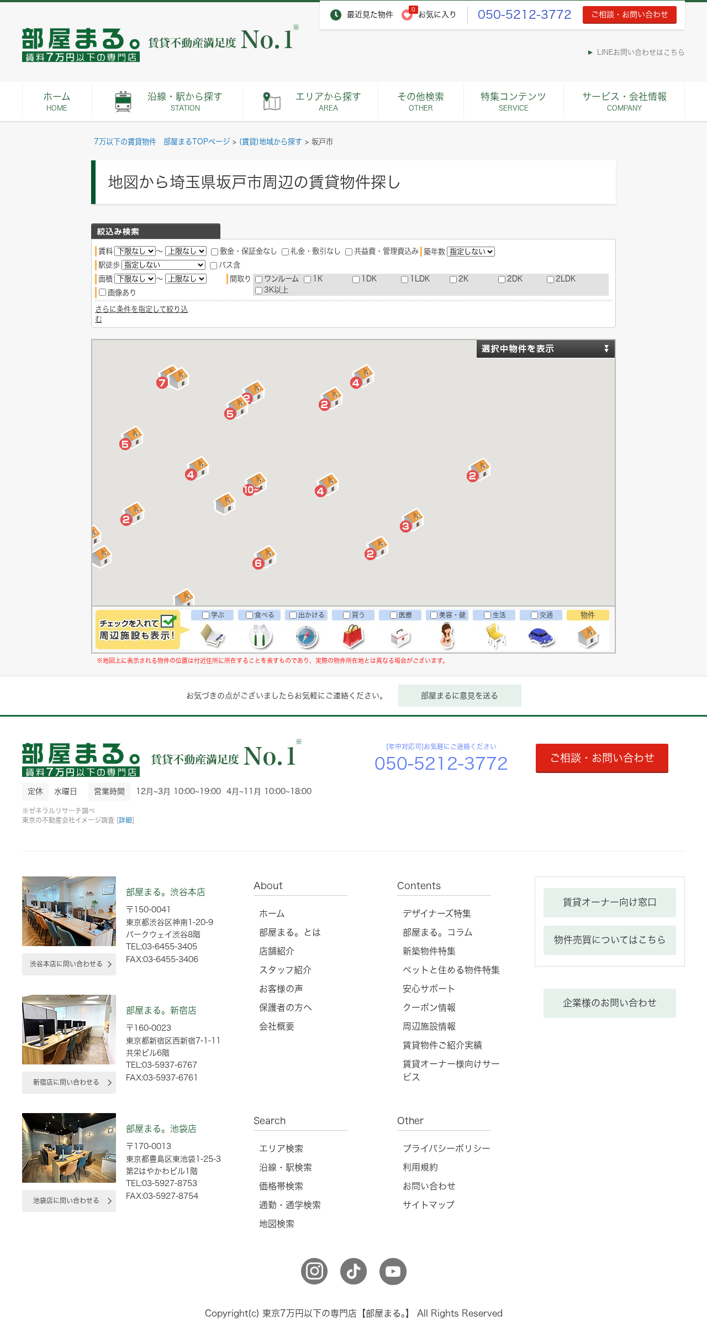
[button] (132, 439)
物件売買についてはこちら (610, 939)
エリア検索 (281, 1148)
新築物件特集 (429, 951)
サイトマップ (429, 1204)
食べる (265, 615)
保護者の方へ (285, 1007)
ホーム (57, 101)
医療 (405, 615)
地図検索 (276, 1223)
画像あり (122, 292)
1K (318, 279)
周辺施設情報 (429, 1026)
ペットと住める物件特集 (451, 969)
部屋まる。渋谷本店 (165, 891)
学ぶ (217, 615)
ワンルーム (281, 279)
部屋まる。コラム (438, 932)
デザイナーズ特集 (437, 913)
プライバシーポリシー (446, 1148)
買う (358, 615)
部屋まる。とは (290, 932)
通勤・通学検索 (290, 1204)
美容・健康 (452, 620)
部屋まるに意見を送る (459, 695)
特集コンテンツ (513, 101)
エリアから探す (328, 101)
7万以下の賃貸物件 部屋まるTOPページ (162, 141)
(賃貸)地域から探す (270, 141)
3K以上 (276, 290)
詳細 (125, 820)
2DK (515, 279)
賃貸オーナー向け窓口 (610, 902)
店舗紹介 (276, 951)
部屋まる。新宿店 (161, 1010)
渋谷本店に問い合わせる (66, 963)
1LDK (420, 279)
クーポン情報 (429, 1007)
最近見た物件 (370, 14)
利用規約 (420, 1167)
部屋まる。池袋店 (161, 1128)
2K (463, 279)
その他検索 (420, 101)
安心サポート (429, 988)
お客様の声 (281, 988)
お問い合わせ (429, 1186)
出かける (311, 615)
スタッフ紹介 (285, 969)
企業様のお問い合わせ (610, 1002)
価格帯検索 (281, 1186)
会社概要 (276, 1026)
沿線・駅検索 (285, 1167)
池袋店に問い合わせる (66, 1200)
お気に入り (437, 14)
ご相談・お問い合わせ (629, 14)
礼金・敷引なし (316, 251)
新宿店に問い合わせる (66, 1082)
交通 (546, 615)
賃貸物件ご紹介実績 (442, 1045)
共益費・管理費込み (386, 251)
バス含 (229, 265)
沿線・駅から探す (185, 101)
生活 (499, 615)
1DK (369, 279)
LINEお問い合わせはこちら (641, 52)
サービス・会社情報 (624, 101)
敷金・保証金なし (248, 251)
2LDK (566, 279)
